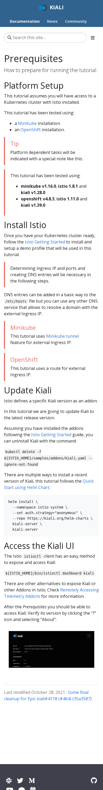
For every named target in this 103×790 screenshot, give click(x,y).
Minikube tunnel (62, 336)
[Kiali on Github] (94, 780)
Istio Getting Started (45, 242)
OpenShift (31, 130)
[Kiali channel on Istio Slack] (9, 780)
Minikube (27, 123)
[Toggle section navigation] (93, 37)
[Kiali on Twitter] (20, 780)
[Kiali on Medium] (32, 780)
